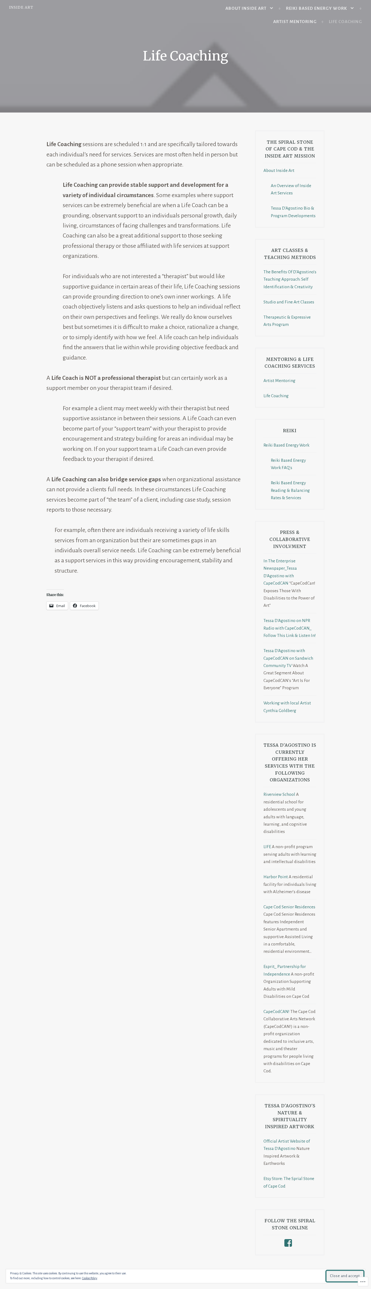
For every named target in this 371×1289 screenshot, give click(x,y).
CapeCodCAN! (276, 1011)
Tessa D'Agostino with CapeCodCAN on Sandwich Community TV (288, 658)
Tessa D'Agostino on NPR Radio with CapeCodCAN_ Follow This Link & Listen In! (289, 628)
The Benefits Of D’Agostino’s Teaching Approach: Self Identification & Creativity (289, 279)
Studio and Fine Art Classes (288, 302)
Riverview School (279, 794)
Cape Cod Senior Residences (289, 907)
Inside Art (21, 7)
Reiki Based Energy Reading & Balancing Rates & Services (290, 490)
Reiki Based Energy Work (316, 8)
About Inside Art (245, 8)
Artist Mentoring (295, 21)
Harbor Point (275, 876)
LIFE (267, 846)
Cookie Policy (89, 1278)
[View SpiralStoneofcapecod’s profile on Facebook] (289, 1243)
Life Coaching (345, 21)
